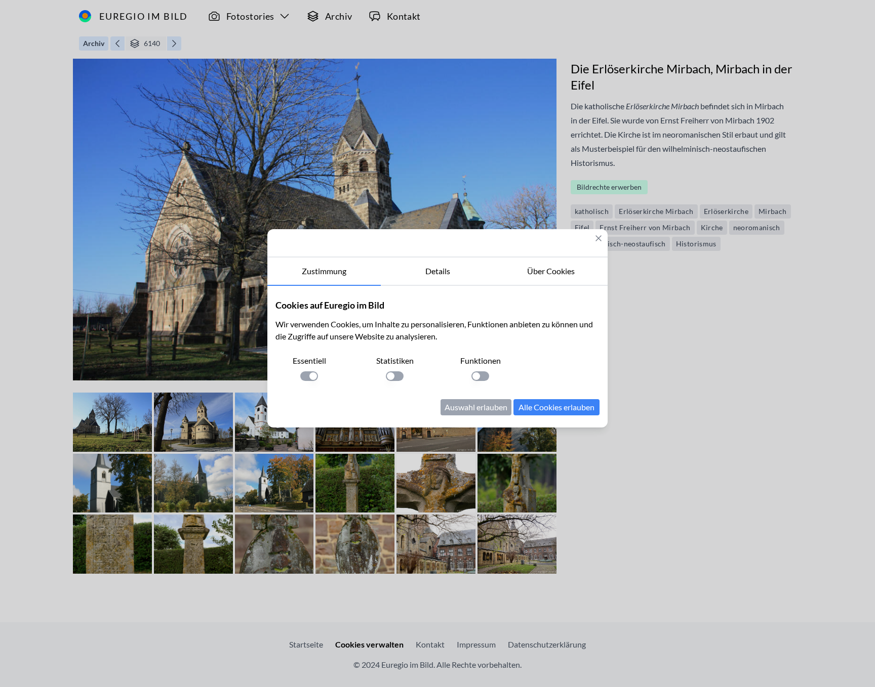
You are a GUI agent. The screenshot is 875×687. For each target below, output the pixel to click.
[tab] (324, 271)
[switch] (309, 376)
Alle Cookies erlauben (556, 407)
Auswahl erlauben (476, 407)
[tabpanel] (437, 356)
